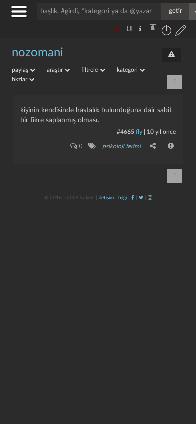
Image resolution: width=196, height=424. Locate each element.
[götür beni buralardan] (178, 373)
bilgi (122, 197)
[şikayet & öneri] (171, 55)
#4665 (125, 132)
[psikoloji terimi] (91, 145)
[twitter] (141, 197)
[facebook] (132, 197)
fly (139, 132)
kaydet (167, 293)
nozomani (37, 53)
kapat (133, 293)
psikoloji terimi (121, 146)
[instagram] (150, 197)
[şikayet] (171, 145)
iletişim (106, 197)
